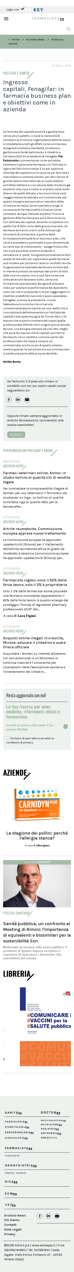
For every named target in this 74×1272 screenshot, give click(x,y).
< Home (14, 39)
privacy (28, 742)
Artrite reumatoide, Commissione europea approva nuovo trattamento (34, 531)
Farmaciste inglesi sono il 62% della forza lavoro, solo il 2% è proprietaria (35, 582)
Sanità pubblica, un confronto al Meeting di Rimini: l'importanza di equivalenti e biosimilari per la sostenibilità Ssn (37, 932)
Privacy (9, 1242)
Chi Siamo (12, 1228)
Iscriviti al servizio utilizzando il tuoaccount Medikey (29, 727)
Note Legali (13, 1238)
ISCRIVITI (16, 435)
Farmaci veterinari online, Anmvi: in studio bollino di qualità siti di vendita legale (36, 477)
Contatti (10, 1233)
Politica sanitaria (37, 862)
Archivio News (35, 39)
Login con (13, 9)
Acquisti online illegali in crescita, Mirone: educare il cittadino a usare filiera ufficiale (34, 642)
